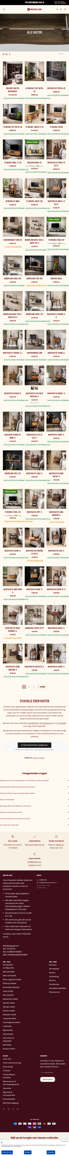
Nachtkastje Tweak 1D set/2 (56, 164)
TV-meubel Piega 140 (13, 512)
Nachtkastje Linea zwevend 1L (56, 513)
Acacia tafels (9, 1003)
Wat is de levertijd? (34, 799)
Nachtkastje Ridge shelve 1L (56, 475)
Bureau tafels (9, 1048)
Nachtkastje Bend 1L (13, 550)
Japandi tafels (9, 1018)
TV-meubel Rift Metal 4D (12, 127)
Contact (6, 1070)
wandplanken (46, 723)
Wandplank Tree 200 (34, 278)
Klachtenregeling (11, 1103)
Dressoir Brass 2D (34, 162)
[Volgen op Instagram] (8, 1109)
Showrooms (54, 992)
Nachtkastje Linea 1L (34, 473)
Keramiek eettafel (11, 987)
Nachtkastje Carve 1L (56, 666)
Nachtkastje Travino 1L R (56, 316)
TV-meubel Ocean (56, 127)
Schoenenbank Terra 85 (12, 240)
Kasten (52, 972)
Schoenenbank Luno (34, 353)
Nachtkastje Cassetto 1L (34, 666)
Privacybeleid (64, 1141)
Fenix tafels (8, 991)
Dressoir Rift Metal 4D (56, 88)
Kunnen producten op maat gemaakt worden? (34, 793)
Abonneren (47, 1079)
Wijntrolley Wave (13, 201)
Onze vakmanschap (12, 1063)
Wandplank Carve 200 (12, 278)
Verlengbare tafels (11, 1022)
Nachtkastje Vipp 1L (34, 512)
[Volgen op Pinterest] (13, 1109)
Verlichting (54, 976)
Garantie (7, 1088)
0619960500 (43, 880)
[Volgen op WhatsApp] (18, 1109)
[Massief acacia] (32, 388)
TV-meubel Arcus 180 (34, 201)
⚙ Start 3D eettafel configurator (34, 745)
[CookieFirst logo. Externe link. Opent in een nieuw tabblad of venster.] (1, 1142)
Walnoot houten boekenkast (12, 90)
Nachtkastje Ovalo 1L (56, 628)
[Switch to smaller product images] (6, 54)
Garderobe (54, 984)
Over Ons (7, 1059)
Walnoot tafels (9, 983)
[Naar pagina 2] (42, 687)
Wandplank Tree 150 (13, 473)
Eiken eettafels (9, 975)
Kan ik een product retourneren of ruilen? (34, 818)
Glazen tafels (9, 1010)
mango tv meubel (38, 758)
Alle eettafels (9, 971)
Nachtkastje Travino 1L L (12, 353)
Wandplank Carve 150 (34, 314)
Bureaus (53, 965)
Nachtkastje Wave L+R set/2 (56, 203)
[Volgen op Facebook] (4, 1109)
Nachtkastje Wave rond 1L (13, 591)
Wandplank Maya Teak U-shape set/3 (34, 241)
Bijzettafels (8, 1030)
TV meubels (60, 723)
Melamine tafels (10, 999)
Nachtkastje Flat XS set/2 (34, 436)
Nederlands (34, 1115)
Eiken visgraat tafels (12, 979)
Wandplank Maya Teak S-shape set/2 (12, 316)
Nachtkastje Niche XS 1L (56, 589)
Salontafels (8, 1034)
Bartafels (7, 1045)
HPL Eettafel (8, 995)
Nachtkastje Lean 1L (56, 550)
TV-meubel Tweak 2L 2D (34, 127)
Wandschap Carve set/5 (34, 628)
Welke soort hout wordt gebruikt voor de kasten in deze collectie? (34, 780)
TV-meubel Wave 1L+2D (12, 162)
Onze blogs (8, 1066)
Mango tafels (9, 1007)
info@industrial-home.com (48, 883)
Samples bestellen (57, 988)
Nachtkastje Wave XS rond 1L (12, 436)
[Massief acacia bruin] (36, 388)
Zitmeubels (54, 968)
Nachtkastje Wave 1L (56, 434)
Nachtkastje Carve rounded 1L (12, 630)
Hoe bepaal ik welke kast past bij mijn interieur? (34, 786)
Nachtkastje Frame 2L (56, 353)
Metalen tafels (9, 1014)
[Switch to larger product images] (3, 54)
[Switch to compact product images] (9, 54)
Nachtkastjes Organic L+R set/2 (34, 552)
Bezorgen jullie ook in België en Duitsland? (34, 805)
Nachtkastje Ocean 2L (12, 393)
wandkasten (33, 723)
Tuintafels (7, 1026)
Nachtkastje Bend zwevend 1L (13, 668)
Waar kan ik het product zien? (34, 812)
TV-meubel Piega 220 (56, 240)
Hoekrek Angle (56, 278)
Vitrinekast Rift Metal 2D (34, 90)
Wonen (52, 980)
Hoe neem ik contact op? (34, 825)
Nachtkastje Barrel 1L (56, 393)
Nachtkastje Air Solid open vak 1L (34, 395)
